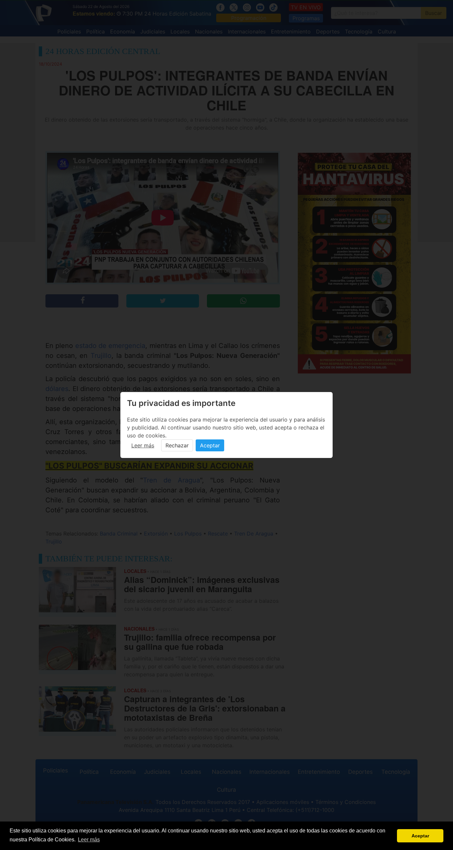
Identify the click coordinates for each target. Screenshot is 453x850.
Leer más (142, 445)
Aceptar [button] (420, 835)
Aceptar (210, 445)
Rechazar (177, 445)
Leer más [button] (89, 839)
